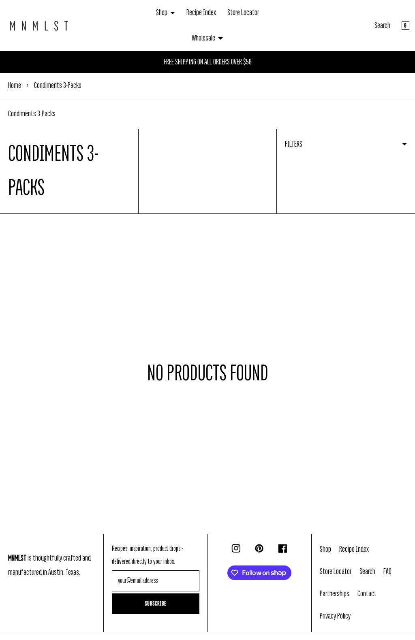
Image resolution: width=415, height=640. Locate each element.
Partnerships (334, 593)
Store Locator (243, 12)
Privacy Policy (335, 616)
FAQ (387, 571)
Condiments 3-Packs (32, 113)
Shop (161, 12)
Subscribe (156, 603)
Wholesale (203, 38)
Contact (366, 593)
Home (14, 85)
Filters (293, 144)
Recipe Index (201, 12)
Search (382, 25)
